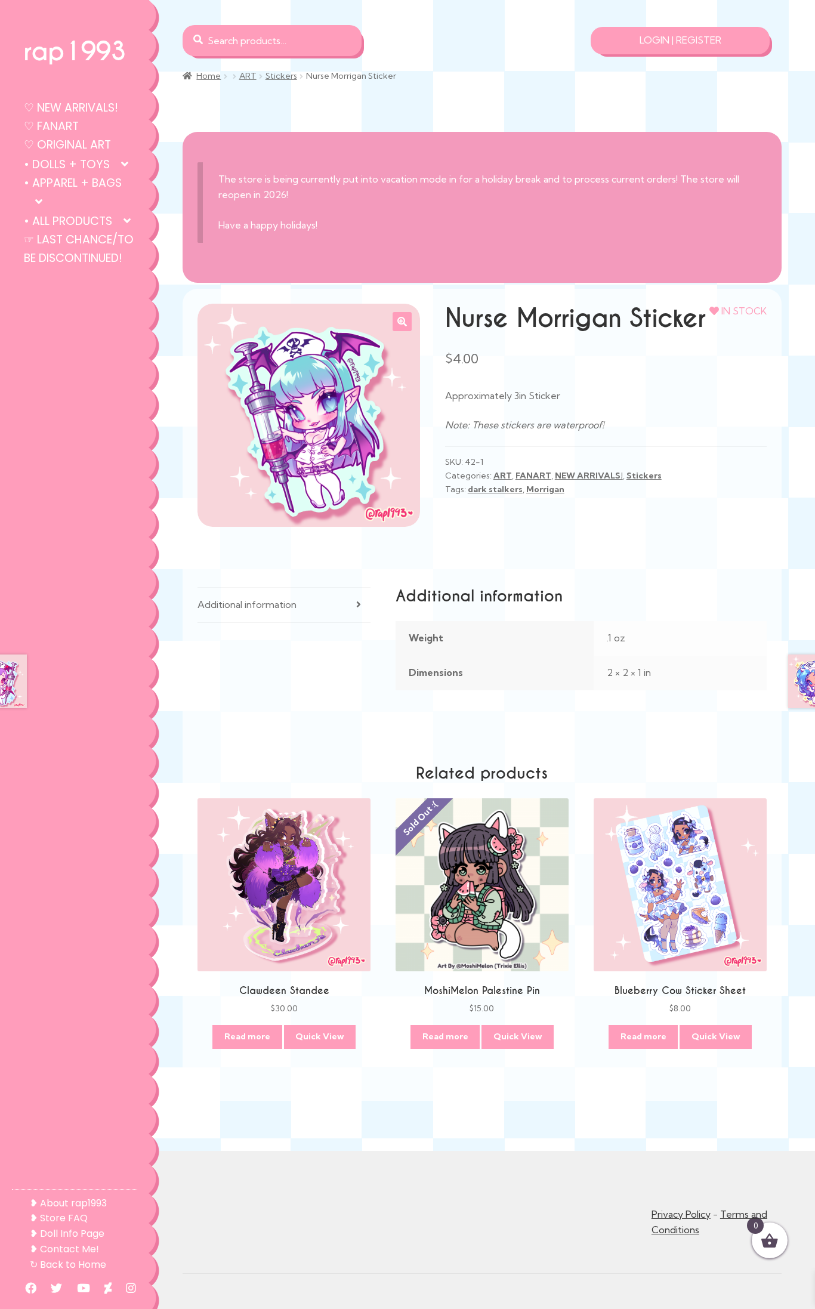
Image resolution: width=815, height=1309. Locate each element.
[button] (402, 321)
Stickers (281, 75)
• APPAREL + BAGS (73, 183)
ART (248, 75)
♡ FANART (51, 126)
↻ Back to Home (68, 1264)
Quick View (319, 1036)
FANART (533, 475)
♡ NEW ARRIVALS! (71, 108)
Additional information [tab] (247, 604)
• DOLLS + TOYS (67, 164)
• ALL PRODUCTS (68, 221)
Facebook (24, 1288)
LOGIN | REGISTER (680, 40)
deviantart (102, 1288)
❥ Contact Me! (64, 1249)
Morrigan (545, 489)
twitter (50, 1288)
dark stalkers (495, 489)
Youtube (77, 1288)
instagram (125, 1288)
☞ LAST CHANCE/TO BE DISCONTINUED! (79, 248)
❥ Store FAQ (59, 1218)
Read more (247, 1036)
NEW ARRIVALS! (589, 475)
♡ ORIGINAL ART (67, 145)
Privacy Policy (681, 1214)
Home (208, 75)
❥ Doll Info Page (67, 1233)
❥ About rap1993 (68, 1203)
